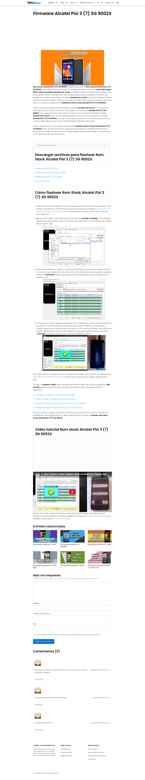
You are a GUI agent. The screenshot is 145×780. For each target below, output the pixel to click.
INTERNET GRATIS (86, 3)
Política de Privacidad (97, 756)
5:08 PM (107, 723)
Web (34, 624)
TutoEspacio (66, 749)
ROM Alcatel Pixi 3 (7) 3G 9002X (49, 177)
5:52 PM (107, 698)
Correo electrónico (42, 614)
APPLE (62, 3)
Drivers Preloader (43, 172)
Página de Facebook (96, 516)
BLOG (72, 3)
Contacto (92, 759)
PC (99, 3)
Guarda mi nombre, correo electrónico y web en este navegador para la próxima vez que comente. (68, 634)
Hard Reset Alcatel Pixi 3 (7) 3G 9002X (49, 377)
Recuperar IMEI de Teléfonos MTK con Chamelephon (59, 407)
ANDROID (51, 3)
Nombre (36, 603)
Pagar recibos (66, 756)
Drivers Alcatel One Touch (47, 168)
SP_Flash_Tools (43, 181)
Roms (35, 10)
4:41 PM (108, 670)
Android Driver (59, 172)
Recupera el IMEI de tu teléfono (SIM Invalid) (55, 395)
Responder (39, 679)
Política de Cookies (96, 752)
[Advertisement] (49, 35)
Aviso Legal (92, 749)
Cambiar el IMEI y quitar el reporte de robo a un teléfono (61, 403)
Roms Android (66, 752)
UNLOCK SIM (109, 3)
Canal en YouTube (62, 518)
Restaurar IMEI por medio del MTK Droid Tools (56, 399)
